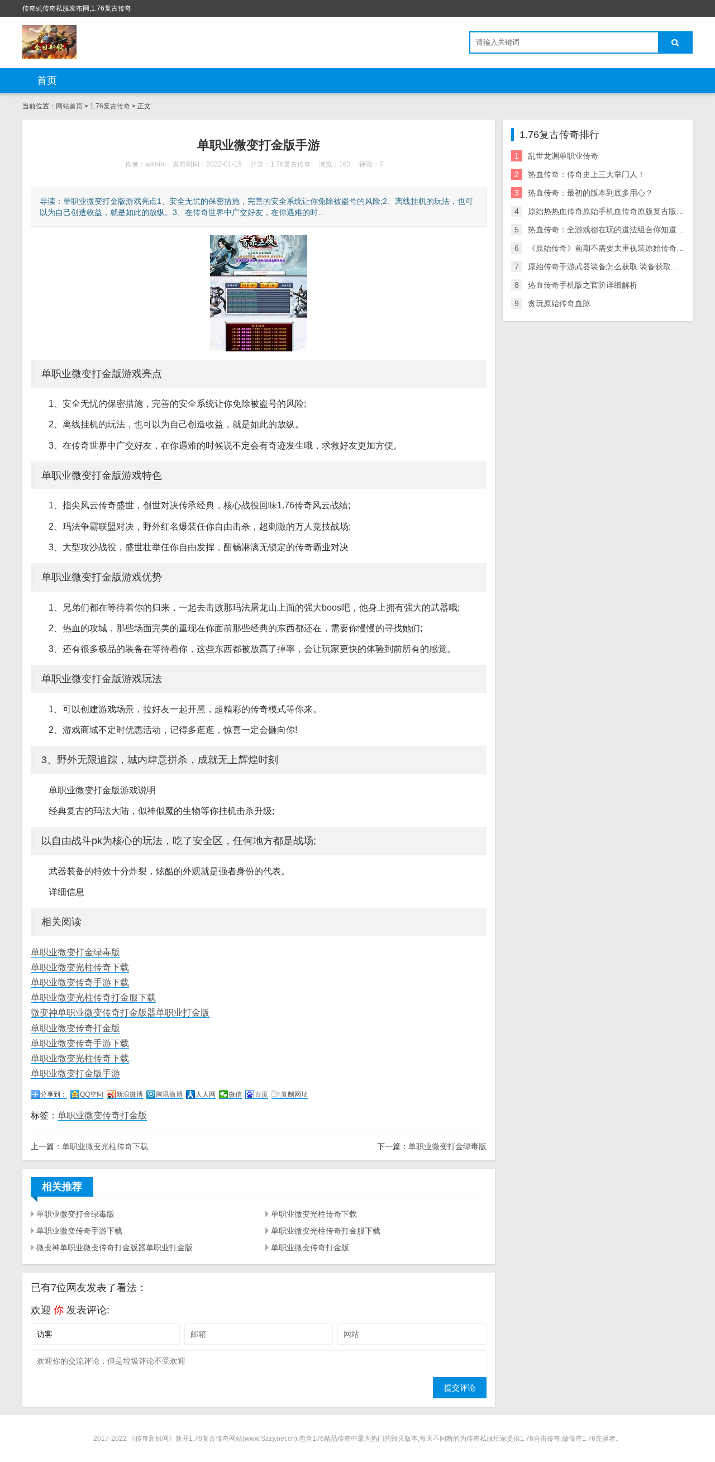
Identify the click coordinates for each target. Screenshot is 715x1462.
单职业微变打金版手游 (75, 1073)
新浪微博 (129, 1094)
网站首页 (69, 106)
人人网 (206, 1094)
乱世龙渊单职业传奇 (563, 155)
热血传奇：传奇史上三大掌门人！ (586, 174)
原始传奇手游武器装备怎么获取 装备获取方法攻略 (615, 266)
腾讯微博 (169, 1094)
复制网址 (294, 1094)
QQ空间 (91, 1094)
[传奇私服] (49, 42)
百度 (261, 1094)
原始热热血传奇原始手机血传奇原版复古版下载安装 (618, 211)
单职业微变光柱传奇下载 (80, 967)
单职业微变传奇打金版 (75, 1028)
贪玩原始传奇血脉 (559, 303)
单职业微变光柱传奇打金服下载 (93, 997)
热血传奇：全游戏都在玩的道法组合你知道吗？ (610, 229)
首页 (47, 80)
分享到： (53, 1094)
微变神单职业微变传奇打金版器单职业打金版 (120, 1012)
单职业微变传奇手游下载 (80, 982)
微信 (235, 1094)
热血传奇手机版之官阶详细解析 (582, 284)
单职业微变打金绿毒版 (75, 952)
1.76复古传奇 (110, 106)
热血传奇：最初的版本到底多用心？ (590, 192)
